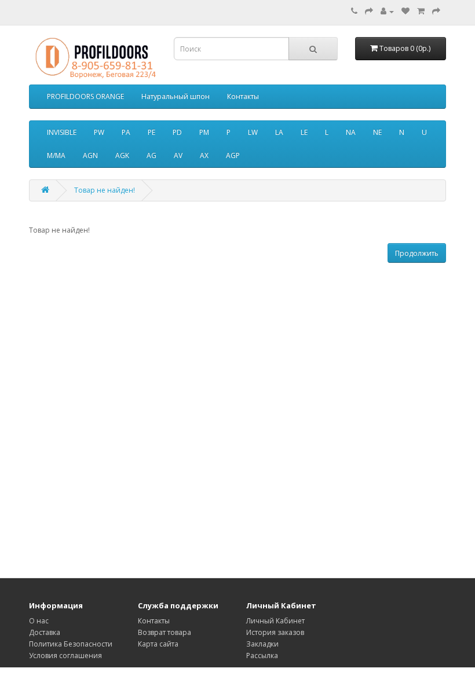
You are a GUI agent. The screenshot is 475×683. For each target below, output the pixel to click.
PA (126, 132)
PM (204, 132)
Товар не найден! (104, 190)
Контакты (243, 96)
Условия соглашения (65, 655)
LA (279, 132)
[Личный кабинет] (387, 11)
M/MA (56, 155)
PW (99, 132)
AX (204, 155)
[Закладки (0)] (405, 11)
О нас (39, 621)
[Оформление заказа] (436, 11)
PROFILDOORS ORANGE (85, 96)
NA (351, 132)
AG (151, 155)
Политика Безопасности (70, 644)
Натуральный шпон (175, 96)
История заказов (275, 632)
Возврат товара (164, 632)
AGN (90, 155)
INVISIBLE (61, 132)
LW (253, 132)
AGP (233, 155)
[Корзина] (421, 11)
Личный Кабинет (275, 621)
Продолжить (417, 253)
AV (178, 155)
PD (177, 132)
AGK (122, 155)
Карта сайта (158, 644)
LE (304, 132)
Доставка (44, 632)
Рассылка (262, 655)
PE (151, 132)
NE (377, 132)
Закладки (262, 644)
